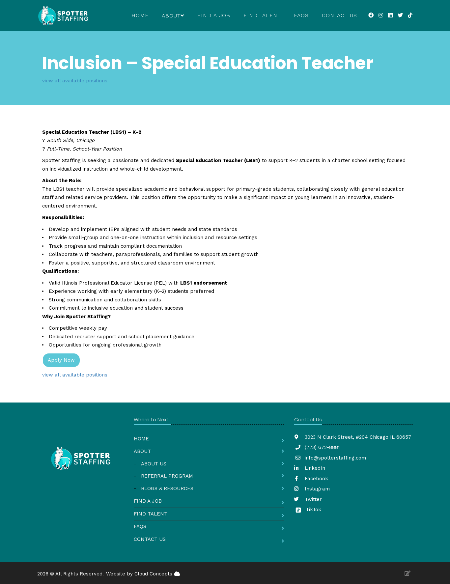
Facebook (315, 479)
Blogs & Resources (167, 488)
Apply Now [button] (61, 360)
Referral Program (167, 476)
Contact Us (339, 15)
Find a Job (213, 15)
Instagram (316, 489)
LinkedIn (314, 468)
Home (140, 15)
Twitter (312, 499)
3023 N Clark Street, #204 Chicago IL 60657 (357, 437)
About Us (153, 464)
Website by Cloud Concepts (140, 574)
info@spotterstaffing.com (335, 458)
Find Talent (262, 15)
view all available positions (74, 81)
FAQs (301, 15)
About (142, 451)
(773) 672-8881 (322, 447)
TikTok (312, 510)
